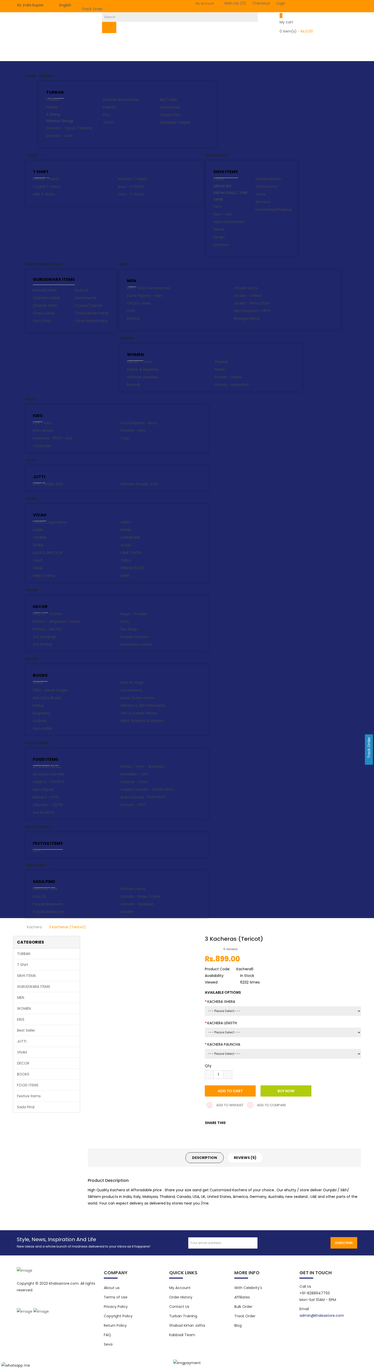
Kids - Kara (42, 422)
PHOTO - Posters (48, 613)
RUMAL (126, 529)
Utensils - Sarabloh (137, 904)
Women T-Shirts (132, 179)
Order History (180, 1297)
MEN (131, 281)
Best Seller (26, 1030)
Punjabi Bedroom (48, 904)
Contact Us (179, 1306)
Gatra (260, 194)
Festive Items (48, 843)
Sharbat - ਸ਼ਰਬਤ (134, 781)
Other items (85, 320)
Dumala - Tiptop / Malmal (69, 128)
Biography (41, 713)
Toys (125, 438)
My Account (180, 1287)
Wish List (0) (234, 3)
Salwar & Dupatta (142, 369)
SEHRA (38, 545)
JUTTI (39, 477)
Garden (127, 911)
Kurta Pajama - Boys (139, 422)
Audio (38, 682)
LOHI (131, 310)
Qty (208, 1065)
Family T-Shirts (46, 179)
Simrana (262, 201)
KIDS (37, 416)
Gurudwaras (131, 690)
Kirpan (218, 179)
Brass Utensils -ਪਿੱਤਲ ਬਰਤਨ (143, 797)
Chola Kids (42, 445)
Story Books (43, 430)
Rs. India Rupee (31, 5)
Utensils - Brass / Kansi (140, 896)
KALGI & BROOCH (47, 552)
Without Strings (59, 120)
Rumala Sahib (45, 290)
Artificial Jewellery (143, 377)
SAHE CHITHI (131, 552)
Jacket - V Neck (248, 295)
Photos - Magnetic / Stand (56, 621)
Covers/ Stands (88, 305)
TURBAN (55, 92)
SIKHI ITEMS (225, 172)
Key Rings (129, 629)
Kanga (219, 237)
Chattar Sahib (45, 305)
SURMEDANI (130, 537)
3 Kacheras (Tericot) (67, 927)
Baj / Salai (168, 99)
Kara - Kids (222, 214)
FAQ (107, 1334)
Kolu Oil (39, 896)
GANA (37, 568)
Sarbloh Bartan (268, 179)
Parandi (133, 384)
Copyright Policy (118, 1316)
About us (112, 1287)
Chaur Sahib (43, 313)
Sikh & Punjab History (139, 713)
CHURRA (40, 537)
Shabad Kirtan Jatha (187, 1325)
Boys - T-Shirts (131, 186)
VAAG (37, 560)
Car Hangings (44, 636)
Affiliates (242, 1297)
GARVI (126, 522)
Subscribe (344, 1242)
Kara (217, 206)
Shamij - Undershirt (232, 384)
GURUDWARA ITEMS (54, 280)
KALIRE (38, 529)
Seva (108, 1344)
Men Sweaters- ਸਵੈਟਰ (252, 310)
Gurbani (40, 720)
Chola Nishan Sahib (92, 313)
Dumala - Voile (59, 135)
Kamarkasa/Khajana (273, 209)
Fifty (107, 114)
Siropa (101, 320)
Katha (38, 705)
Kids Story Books (47, 697)
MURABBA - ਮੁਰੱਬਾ (135, 774)
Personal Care (45, 888)
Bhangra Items (247, 318)
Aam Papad (43, 789)
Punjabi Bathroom (48, 911)
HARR (125, 575)
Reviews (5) (245, 1157)
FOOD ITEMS (45, 759)
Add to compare (271, 1105)
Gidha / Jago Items (50, 522)
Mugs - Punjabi (134, 613)
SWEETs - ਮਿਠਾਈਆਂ (48, 781)
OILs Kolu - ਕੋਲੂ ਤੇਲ (48, 804)
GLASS (126, 545)
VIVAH (39, 515)
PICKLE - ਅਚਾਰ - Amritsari (142, 766)
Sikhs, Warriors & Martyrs (142, 720)
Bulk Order (243, 1306)
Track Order (92, 8)
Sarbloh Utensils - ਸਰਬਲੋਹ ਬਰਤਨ (147, 789)
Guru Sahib (42, 728)
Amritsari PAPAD (47, 766)
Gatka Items (266, 186)
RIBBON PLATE (132, 568)
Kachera (220, 244)
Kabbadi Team (182, 1334)
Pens (125, 621)
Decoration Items (136, 644)
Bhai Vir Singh (132, 682)
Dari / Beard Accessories (148, 287)
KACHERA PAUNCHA (223, 1044)
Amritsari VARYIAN (48, 774)
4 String (53, 114)
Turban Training (183, 1316)
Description (204, 1157)
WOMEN (135, 354)
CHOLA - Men (139, 303)
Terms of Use (115, 1297)
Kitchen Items (133, 888)
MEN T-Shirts (44, 194)
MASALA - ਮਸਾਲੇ (45, 797)
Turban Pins (170, 114)
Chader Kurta (245, 287)
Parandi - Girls (133, 430)
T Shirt (41, 172)
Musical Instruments (85, 294)
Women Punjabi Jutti (139, 484)
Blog (238, 1325)
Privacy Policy (116, 1306)
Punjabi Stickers (134, 636)
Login (280, 3)
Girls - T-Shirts (130, 194)
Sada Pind (44, 881)
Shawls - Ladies (228, 377)
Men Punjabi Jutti (48, 484)
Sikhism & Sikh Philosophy (143, 705)
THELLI (126, 560)
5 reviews (230, 949)
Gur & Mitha (43, 812)
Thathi (108, 122)
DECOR (40, 607)
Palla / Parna (44, 575)
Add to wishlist (229, 1105)
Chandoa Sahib (46, 297)
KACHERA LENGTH (222, 1023)
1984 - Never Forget (50, 690)
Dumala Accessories (121, 99)
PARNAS (109, 107)
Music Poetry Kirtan (137, 697)
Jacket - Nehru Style (252, 303)
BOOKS (40, 675)
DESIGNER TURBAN (175, 122)
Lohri (37, 850)
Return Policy (115, 1325)
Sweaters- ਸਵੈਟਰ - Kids (52, 438)
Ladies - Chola (139, 361)
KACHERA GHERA (221, 1001)
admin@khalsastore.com (321, 1315)
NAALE (220, 369)
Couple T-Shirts (47, 186)
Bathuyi (133, 318)
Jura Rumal (170, 107)
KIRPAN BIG (222, 186)
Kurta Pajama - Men (145, 295)
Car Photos (42, 644)
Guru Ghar (42, 320)
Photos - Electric (47, 629)
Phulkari (221, 361)
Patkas (52, 107)
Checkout (261, 3)
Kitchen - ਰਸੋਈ (133, 804)
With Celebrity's (248, 1287)
